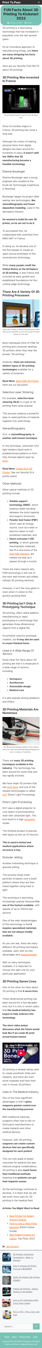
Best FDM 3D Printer (27, 381)
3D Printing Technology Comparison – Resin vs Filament (23, 1257)
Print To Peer (11, 2)
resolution (29, 819)
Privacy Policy (25, 1337)
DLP (4, 794)
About (14, 1337)
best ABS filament (19, 553)
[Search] (36, 1326)
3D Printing (12, 1246)
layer (5, 460)
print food (12, 787)
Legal (35, 1337)
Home (7, 1337)
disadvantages (29, 954)
